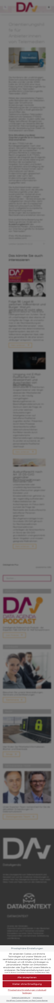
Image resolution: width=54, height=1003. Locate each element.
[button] (27, 977)
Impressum (37, 998)
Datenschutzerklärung (21, 998)
